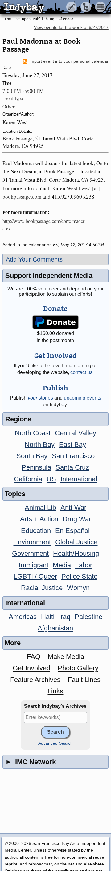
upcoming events (82, 397)
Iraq (64, 617)
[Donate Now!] (55, 322)
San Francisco (73, 456)
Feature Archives (35, 680)
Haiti (48, 617)
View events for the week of (71, 27)
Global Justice (76, 542)
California (28, 479)
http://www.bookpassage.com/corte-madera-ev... (43, 224)
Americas (23, 617)
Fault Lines (84, 680)
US (51, 479)
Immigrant (33, 565)
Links (55, 691)
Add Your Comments (34, 259)
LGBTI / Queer (35, 576)
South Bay (31, 456)
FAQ (33, 656)
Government (30, 553)
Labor (83, 565)
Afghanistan (55, 628)
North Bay (40, 444)
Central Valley (75, 433)
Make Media (66, 656)
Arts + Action (39, 519)
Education (36, 530)
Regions (18, 419)
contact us (81, 372)
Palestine (88, 617)
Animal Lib (40, 507)
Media (62, 565)
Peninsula (36, 467)
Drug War (77, 519)
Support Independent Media (48, 275)
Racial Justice (42, 588)
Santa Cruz (72, 467)
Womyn (78, 588)
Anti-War (73, 507)
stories (40, 397)
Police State (79, 576)
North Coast (33, 433)
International (78, 479)
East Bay (72, 444)
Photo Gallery (78, 668)
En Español (72, 530)
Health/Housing (76, 553)
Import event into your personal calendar (69, 61)
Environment (32, 542)
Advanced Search (55, 743)
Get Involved (31, 668)
